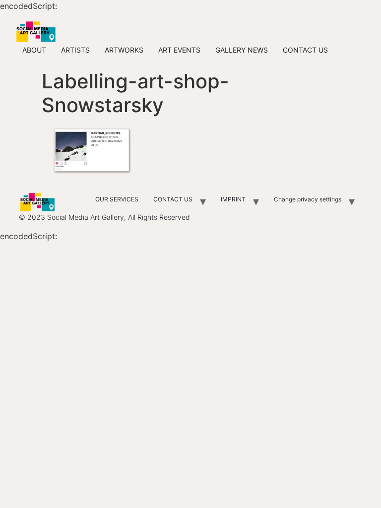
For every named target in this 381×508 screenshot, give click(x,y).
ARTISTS (75, 50)
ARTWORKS (124, 50)
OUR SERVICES (116, 199)
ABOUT (34, 50)
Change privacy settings (307, 199)
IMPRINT (233, 199)
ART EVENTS (179, 50)
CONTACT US (305, 50)
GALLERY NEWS (241, 50)
